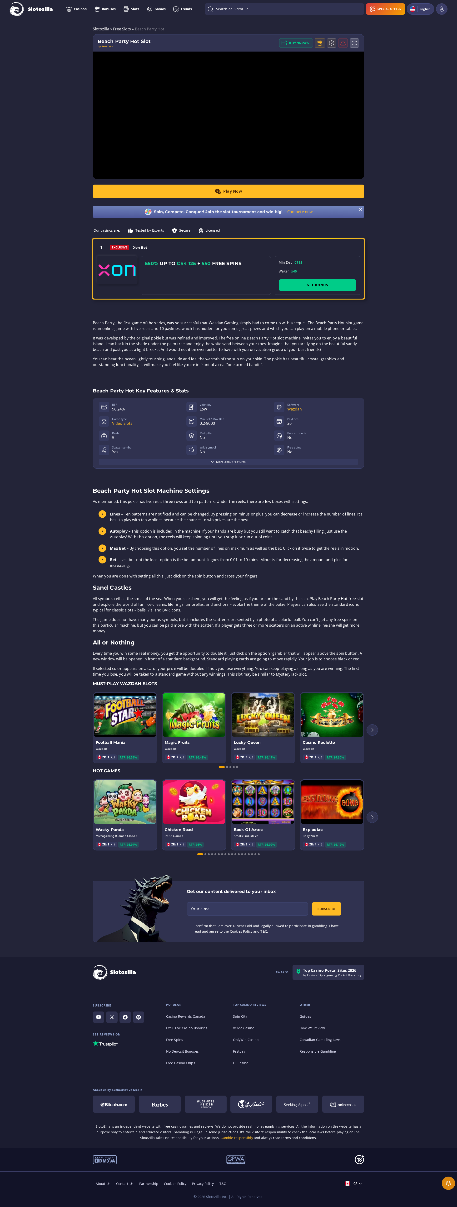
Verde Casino (243, 1028)
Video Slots (122, 423)
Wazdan (294, 409)
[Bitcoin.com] (114, 1104)
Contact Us (125, 1183)
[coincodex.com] (343, 1104)
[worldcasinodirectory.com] (251, 1104)
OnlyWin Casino (245, 1039)
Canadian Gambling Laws (320, 1039)
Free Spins (174, 1039)
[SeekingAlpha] (297, 1104)
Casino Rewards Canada (185, 1016)
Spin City (240, 1016)
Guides (305, 1016)
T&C (222, 1183)
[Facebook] (125, 1017)
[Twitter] (112, 1017)
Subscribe (327, 908)
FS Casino (240, 1063)
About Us (103, 1183)
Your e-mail (201, 908)
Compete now (300, 211)
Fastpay (239, 1051)
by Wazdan (105, 46)
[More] (448, 1183)
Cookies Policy (175, 1183)
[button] (113, 757)
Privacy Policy (203, 1183)
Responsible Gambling (318, 1051)
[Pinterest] (138, 1017)
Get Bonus (317, 285)
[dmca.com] (105, 1159)
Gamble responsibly (237, 1137)
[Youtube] (98, 1017)
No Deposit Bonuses (182, 1051)
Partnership (148, 1183)
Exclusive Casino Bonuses (186, 1028)
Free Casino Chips (180, 1063)
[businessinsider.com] (206, 1104)
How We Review (312, 1028)
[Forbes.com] (160, 1104)
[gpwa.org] (235, 1159)
